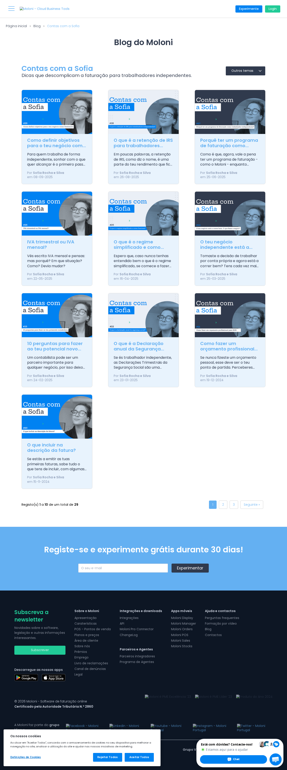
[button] (276, 759)
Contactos (213, 635)
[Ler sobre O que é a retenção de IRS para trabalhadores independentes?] (143, 112)
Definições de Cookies (25, 757)
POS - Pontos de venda (92, 629)
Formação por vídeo (221, 623)
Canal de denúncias (90, 669)
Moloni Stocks (181, 646)
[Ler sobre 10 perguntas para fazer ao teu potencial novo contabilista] (57, 315)
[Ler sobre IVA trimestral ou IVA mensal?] (57, 214)
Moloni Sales (180, 640)
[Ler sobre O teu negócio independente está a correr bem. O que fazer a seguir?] (230, 214)
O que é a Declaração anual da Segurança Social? (138, 348)
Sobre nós (82, 646)
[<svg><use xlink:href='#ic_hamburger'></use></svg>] (11, 8)
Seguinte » (252, 504)
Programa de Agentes (137, 662)
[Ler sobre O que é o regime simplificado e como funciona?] (143, 214)
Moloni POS (179, 635)
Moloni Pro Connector (137, 629)
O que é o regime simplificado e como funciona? (137, 247)
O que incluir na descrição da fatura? (51, 447)
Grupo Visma (193, 749)
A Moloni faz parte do (36, 727)
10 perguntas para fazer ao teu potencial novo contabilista (55, 348)
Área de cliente (86, 640)
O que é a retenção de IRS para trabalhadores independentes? (143, 145)
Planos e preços (86, 635)
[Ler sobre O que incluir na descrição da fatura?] (57, 417)
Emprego (81, 657)
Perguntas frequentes (222, 618)
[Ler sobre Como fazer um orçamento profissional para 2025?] (230, 315)
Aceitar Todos (139, 757)
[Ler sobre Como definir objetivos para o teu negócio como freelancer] (57, 112)
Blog (37, 26)
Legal (78, 674)
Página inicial (16, 26)
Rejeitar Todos (107, 757)
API (122, 623)
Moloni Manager (183, 623)
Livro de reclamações (91, 663)
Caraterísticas (85, 623)
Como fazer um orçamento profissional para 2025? (227, 348)
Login (273, 9)
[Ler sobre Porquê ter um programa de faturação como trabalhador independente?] (230, 112)
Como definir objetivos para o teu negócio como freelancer (56, 145)
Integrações (129, 618)
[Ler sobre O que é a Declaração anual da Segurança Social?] (143, 315)
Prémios (80, 652)
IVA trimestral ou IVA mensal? (50, 244)
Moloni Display (182, 618)
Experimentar (190, 568)
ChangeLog (129, 635)
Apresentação (85, 618)
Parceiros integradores (137, 656)
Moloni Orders (182, 629)
